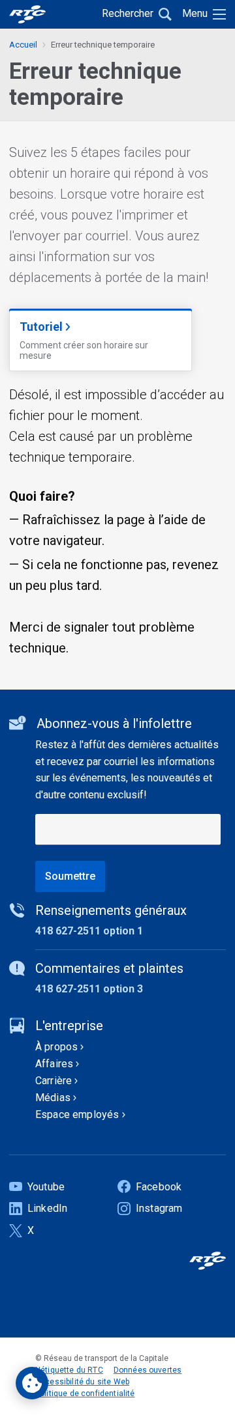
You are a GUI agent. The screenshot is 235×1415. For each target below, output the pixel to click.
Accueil (23, 44)
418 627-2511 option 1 (89, 931)
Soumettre (70, 876)
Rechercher (127, 13)
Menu (195, 13)
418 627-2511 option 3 (89, 989)
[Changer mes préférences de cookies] (32, 1383)
